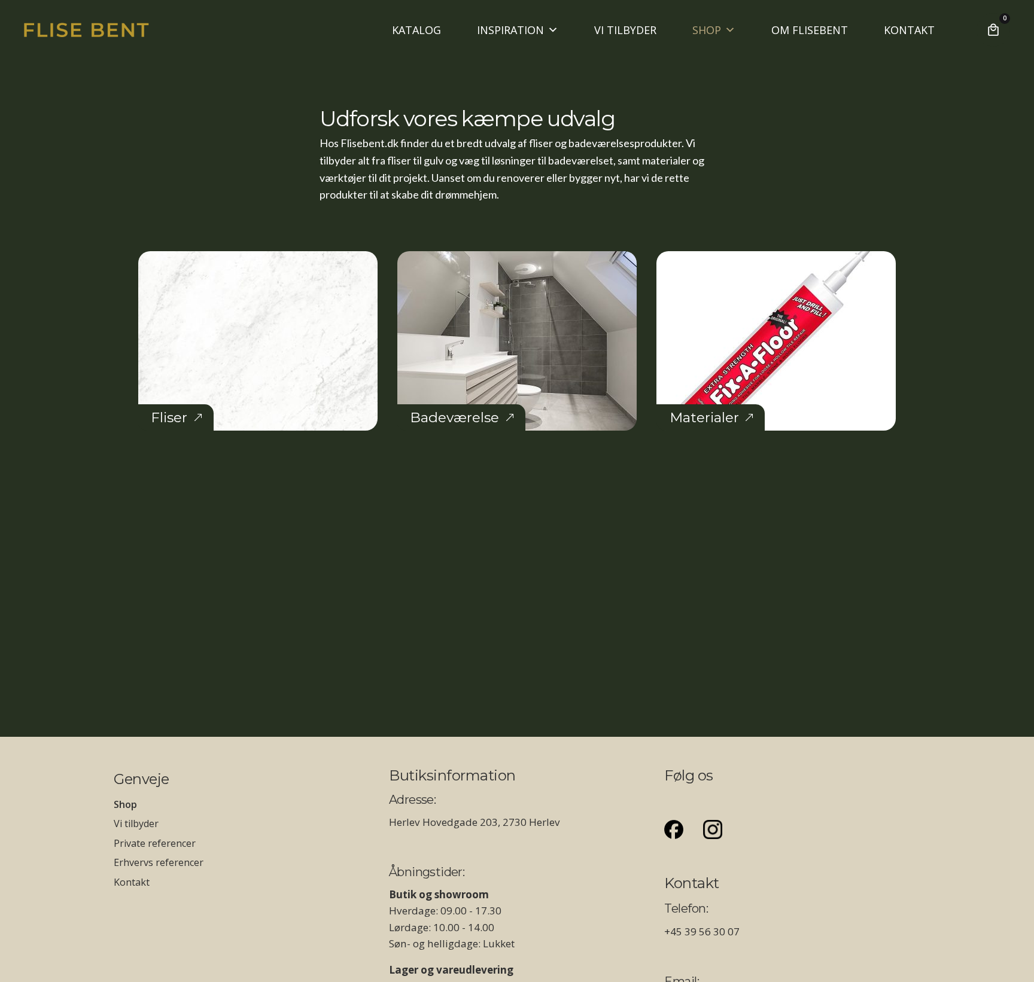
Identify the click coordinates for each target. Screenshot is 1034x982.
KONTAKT (909, 30)
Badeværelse (454, 417)
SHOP (706, 30)
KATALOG (416, 30)
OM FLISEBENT (809, 30)
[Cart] (993, 30)
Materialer (704, 417)
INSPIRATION (510, 30)
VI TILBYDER (625, 30)
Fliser (169, 417)
